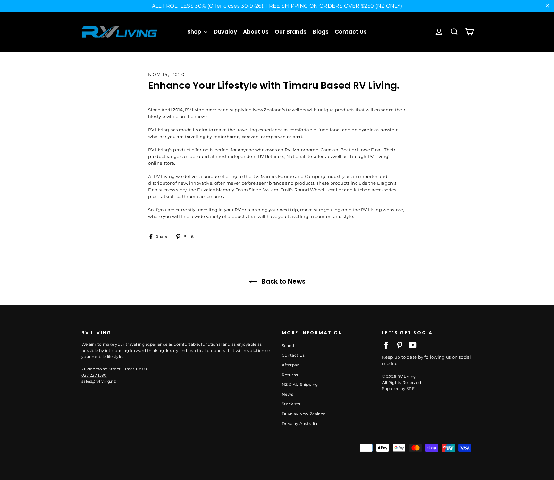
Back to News (283, 281)
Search (289, 345)
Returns (290, 374)
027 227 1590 (94, 375)
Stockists (291, 403)
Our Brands (290, 32)
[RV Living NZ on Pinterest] (399, 345)
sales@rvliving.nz (98, 381)
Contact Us (351, 32)
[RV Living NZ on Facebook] (386, 345)
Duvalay (225, 32)
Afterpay (290, 364)
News (287, 394)
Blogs (321, 32)
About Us (256, 32)
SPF (411, 388)
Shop (195, 32)
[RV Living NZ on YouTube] (413, 345)
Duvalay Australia (299, 423)
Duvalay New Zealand (304, 413)
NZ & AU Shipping (300, 384)
